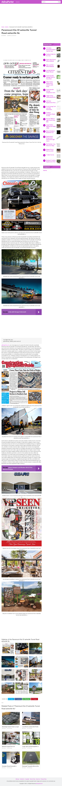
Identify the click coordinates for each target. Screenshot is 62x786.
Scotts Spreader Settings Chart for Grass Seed (50, 77)
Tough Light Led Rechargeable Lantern (31, 746)
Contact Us (22, 779)
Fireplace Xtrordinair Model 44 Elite (50, 114)
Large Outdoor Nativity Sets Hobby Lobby (51, 126)
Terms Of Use (32, 779)
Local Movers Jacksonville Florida (30, 726)
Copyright (27, 779)
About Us (38, 779)
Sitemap (17, 779)
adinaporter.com (5, 345)
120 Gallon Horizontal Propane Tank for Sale (51, 49)
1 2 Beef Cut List (50, 155)
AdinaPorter (8, 1)
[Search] (59, 2)
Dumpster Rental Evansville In (9, 766)
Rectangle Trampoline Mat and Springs (31, 766)
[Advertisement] (31, 15)
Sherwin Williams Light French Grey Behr (50, 120)
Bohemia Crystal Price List (8, 746)
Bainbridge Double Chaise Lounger (10, 726)
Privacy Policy (43, 779)
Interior (18, 2)
